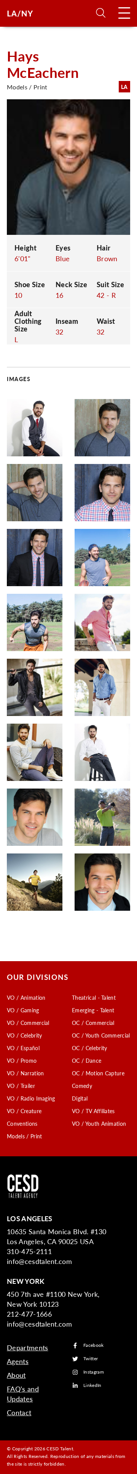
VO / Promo (22, 1060)
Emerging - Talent (93, 1010)
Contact (19, 1412)
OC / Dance (86, 1060)
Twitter (90, 1359)
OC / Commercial (93, 1022)
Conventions (22, 1123)
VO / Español (23, 1048)
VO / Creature (24, 1111)
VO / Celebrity (24, 1035)
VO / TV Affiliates (93, 1111)
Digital (80, 1098)
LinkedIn (92, 1385)
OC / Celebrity (89, 1048)
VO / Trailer (21, 1085)
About (16, 1375)
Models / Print (24, 1136)
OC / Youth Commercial (101, 1035)
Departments (27, 1347)
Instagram (93, 1372)
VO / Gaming (23, 1010)
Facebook (93, 1345)
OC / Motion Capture (98, 1073)
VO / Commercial (28, 1022)
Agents (18, 1361)
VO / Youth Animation (99, 1123)
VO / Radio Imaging (31, 1098)
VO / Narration (25, 1073)
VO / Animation (26, 997)
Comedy (82, 1085)
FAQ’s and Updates (23, 1393)
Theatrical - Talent (94, 997)
